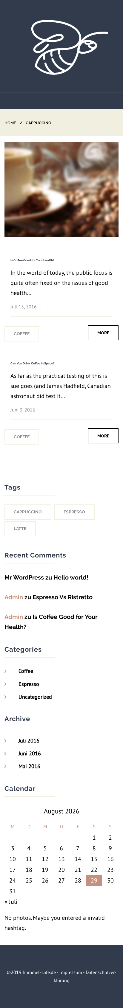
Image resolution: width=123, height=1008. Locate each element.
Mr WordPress (24, 577)
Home (10, 123)
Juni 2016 (30, 753)
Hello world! (70, 577)
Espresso (29, 684)
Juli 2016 (29, 740)
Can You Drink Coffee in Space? (32, 363)
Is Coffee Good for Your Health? (32, 260)
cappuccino (28, 512)
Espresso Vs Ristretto (63, 597)
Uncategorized (35, 696)
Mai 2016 (29, 766)
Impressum (70, 972)
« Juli (10, 902)
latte (20, 528)
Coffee (22, 333)
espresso (74, 512)
